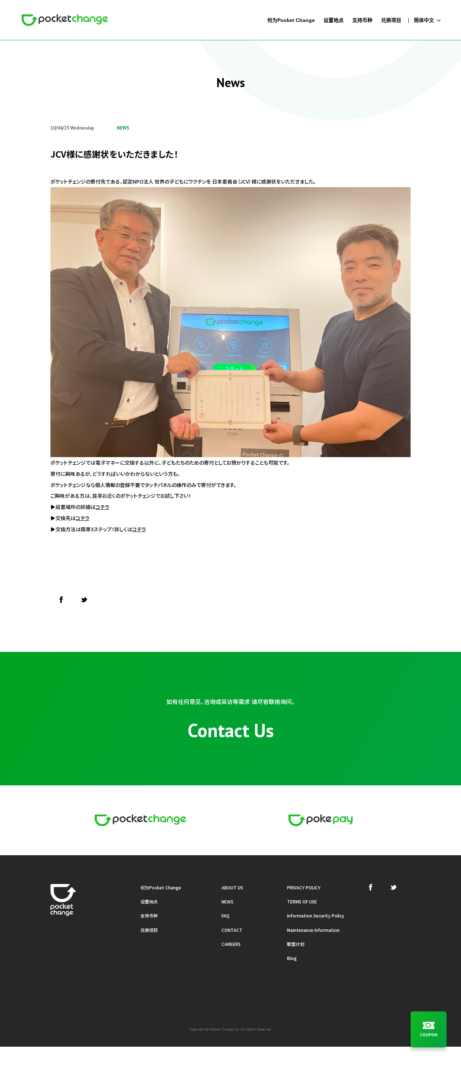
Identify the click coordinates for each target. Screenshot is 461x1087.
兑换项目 (149, 930)
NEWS (227, 901)
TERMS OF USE (302, 901)
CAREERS (231, 944)
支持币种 (149, 915)
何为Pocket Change (160, 887)
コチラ (102, 506)
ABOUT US (232, 887)
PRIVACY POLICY (304, 887)
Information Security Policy (315, 915)
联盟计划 (295, 944)
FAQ (225, 915)
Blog (292, 958)
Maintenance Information (313, 930)
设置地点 (149, 901)
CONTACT (231, 930)
